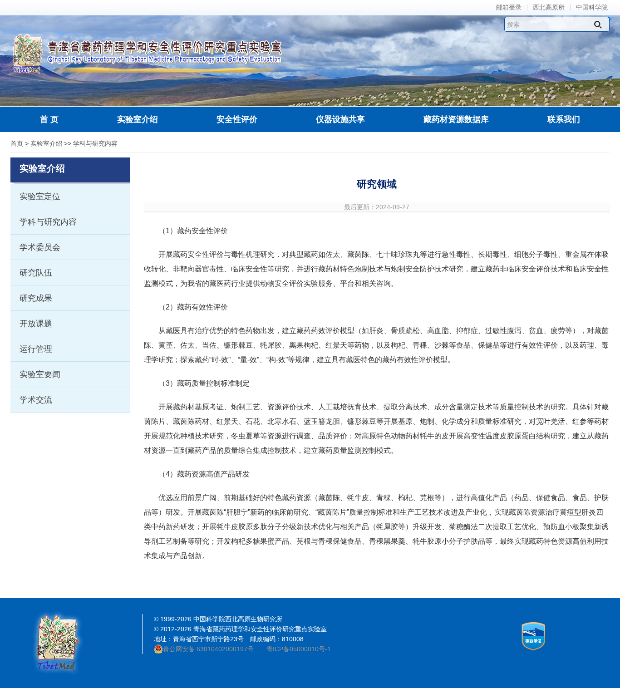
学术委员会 (40, 247)
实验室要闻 (40, 374)
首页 (16, 143)
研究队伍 (36, 272)
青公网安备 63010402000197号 (208, 649)
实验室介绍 (46, 143)
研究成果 (36, 298)
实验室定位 (40, 196)
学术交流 (36, 399)
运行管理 (36, 349)
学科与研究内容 (95, 143)
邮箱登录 (509, 7)
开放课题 (36, 323)
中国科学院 (592, 7)
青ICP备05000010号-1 (298, 649)
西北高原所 (549, 7)
